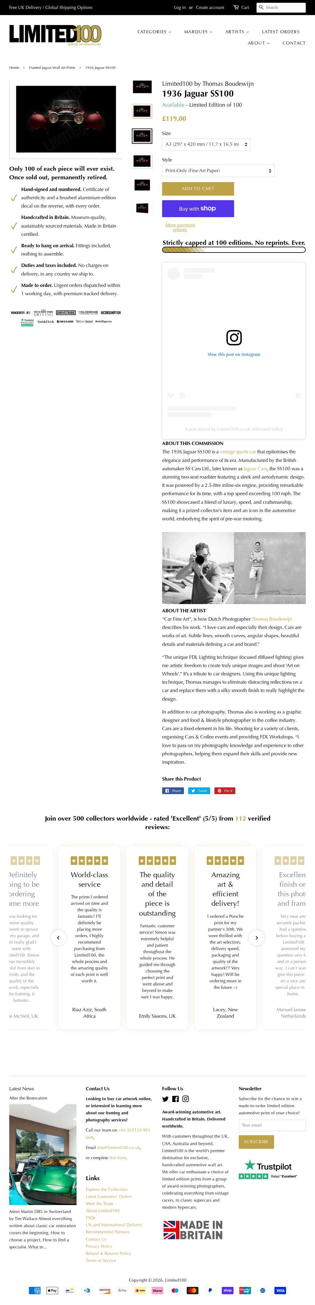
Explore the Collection (107, 1189)
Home (14, 67)
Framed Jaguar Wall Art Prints (52, 67)
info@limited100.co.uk (118, 1147)
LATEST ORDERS (281, 31)
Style (167, 160)
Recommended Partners (108, 1232)
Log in (180, 7)
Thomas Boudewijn (272, 619)
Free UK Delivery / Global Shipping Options (50, 7)
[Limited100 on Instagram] (185, 1100)
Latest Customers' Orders (109, 1196)
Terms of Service (101, 1260)
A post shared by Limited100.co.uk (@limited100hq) (234, 429)
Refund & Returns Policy (108, 1253)
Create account (210, 7)
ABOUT (257, 43)
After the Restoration (28, 1098)
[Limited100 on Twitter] (165, 1100)
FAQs (90, 1217)
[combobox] (281, 8)
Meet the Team (99, 1203)
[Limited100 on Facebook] (175, 1100)
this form (118, 1157)
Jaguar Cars (255, 468)
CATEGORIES (153, 31)
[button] (58, 937)
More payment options (180, 227)
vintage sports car (238, 451)
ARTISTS (235, 31)
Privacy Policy (99, 1246)
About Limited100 (103, 1210)
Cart (245, 7)
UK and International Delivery (114, 1224)
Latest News (21, 1088)
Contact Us (96, 1239)
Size (166, 133)
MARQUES (196, 31)
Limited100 (175, 1280)
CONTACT (294, 43)
